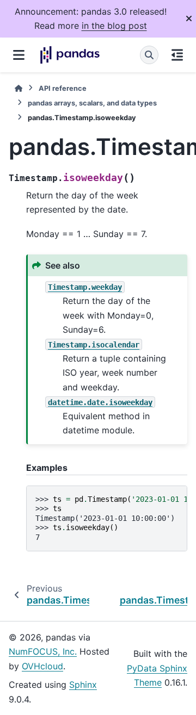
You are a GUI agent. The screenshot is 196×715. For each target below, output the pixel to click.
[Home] (18, 88)
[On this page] (177, 55)
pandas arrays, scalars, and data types (92, 103)
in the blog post (114, 25)
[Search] (149, 55)
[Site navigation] (19, 55)
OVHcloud (42, 666)
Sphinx (83, 684)
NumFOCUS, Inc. (43, 651)
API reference (63, 88)
